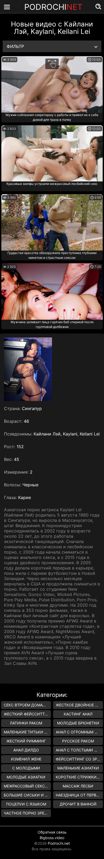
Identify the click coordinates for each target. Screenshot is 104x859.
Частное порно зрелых (27, 813)
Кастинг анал (78, 714)
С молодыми (26, 768)
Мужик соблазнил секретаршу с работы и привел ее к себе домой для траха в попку (52, 117)
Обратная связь (52, 832)
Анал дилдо (26, 750)
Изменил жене (26, 759)
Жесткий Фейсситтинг (27, 714)
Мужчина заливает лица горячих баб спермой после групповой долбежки (52, 324)
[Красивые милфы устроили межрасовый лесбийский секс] (52, 153)
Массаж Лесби (78, 786)
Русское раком (78, 741)
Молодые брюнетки (78, 723)
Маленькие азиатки (78, 768)
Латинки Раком (26, 723)
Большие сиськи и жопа (27, 795)
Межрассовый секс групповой (27, 786)
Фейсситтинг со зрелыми (79, 759)
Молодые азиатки (26, 777)
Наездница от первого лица (79, 795)
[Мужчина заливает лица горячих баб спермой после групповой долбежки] (52, 291)
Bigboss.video (52, 837)
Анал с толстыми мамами (79, 750)
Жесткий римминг (26, 741)
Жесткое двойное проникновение (79, 705)
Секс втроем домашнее (27, 705)
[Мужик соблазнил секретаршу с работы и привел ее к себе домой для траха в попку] (52, 84)
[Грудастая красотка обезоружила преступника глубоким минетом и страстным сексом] (52, 222)
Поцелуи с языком (26, 804)
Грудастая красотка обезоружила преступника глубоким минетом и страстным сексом (52, 255)
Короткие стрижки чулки (79, 777)
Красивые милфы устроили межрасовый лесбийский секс (52, 184)
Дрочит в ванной (78, 804)
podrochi (53, 7)
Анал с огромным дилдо (79, 732)
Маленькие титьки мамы (27, 732)
